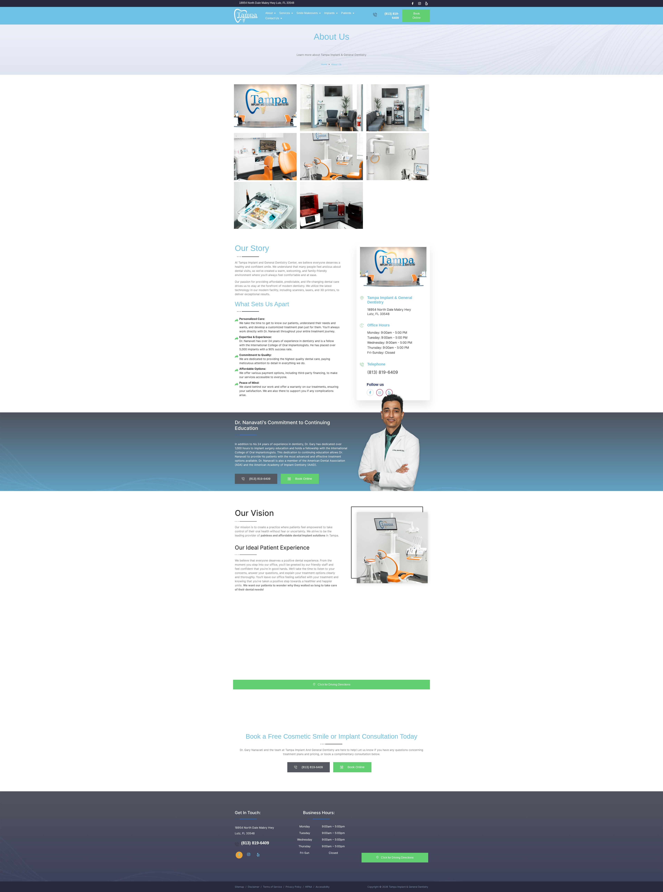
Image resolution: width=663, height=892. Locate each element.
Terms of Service (272, 886)
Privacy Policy (293, 886)
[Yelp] (426, 3)
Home (324, 64)
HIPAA (308, 886)
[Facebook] (412, 3)
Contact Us (272, 18)
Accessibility (323, 886)
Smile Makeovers (307, 13)
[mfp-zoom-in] (265, 111)
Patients (346, 13)
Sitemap (239, 886)
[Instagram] (419, 3)
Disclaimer (253, 886)
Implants (329, 13)
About (269, 13)
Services (284, 13)
